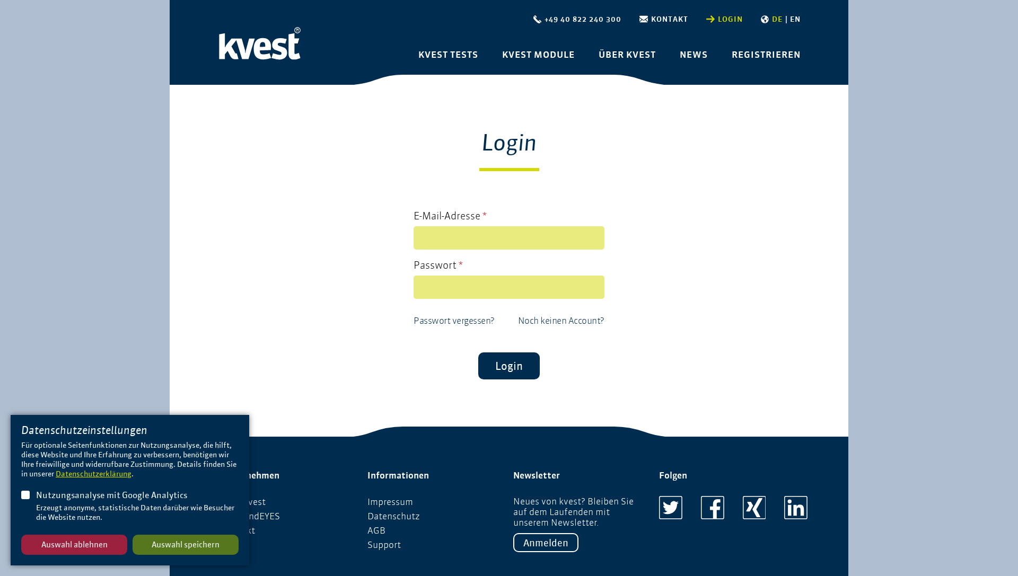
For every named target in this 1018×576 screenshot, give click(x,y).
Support (384, 545)
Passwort (438, 265)
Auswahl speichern (186, 544)
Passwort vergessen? (454, 320)
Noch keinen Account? (561, 320)
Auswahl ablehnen (74, 544)
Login (730, 19)
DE (777, 19)
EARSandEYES (251, 516)
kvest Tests (448, 54)
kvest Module (538, 54)
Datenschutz (393, 516)
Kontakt (669, 19)
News (694, 54)
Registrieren (766, 54)
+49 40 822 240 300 (583, 19)
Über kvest (627, 54)
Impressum (390, 502)
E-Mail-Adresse (450, 216)
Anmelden (545, 542)
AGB (376, 530)
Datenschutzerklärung (93, 473)
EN (795, 19)
